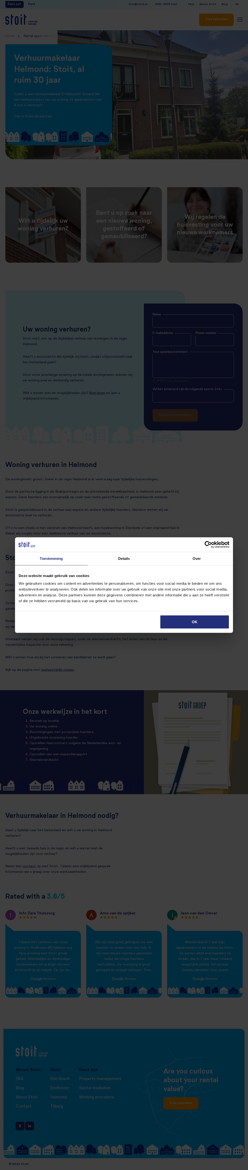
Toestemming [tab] (51, 558)
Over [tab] (197, 558)
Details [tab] (124, 558)
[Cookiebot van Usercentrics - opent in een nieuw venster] (208, 544)
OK (194, 622)
